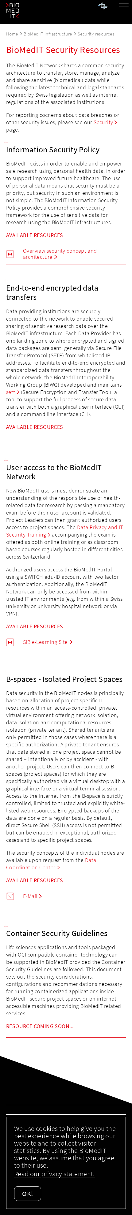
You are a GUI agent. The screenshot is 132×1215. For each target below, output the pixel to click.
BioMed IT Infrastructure (48, 34)
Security (103, 122)
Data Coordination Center (51, 863)
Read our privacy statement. (54, 1173)
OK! (27, 1193)
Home (12, 34)
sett (10, 392)
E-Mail (30, 896)
